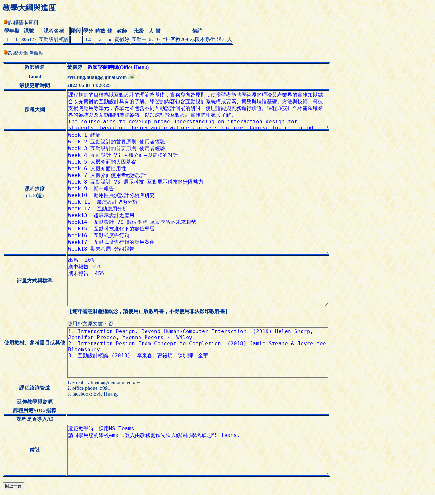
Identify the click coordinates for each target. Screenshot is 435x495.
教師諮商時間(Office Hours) (118, 67)
